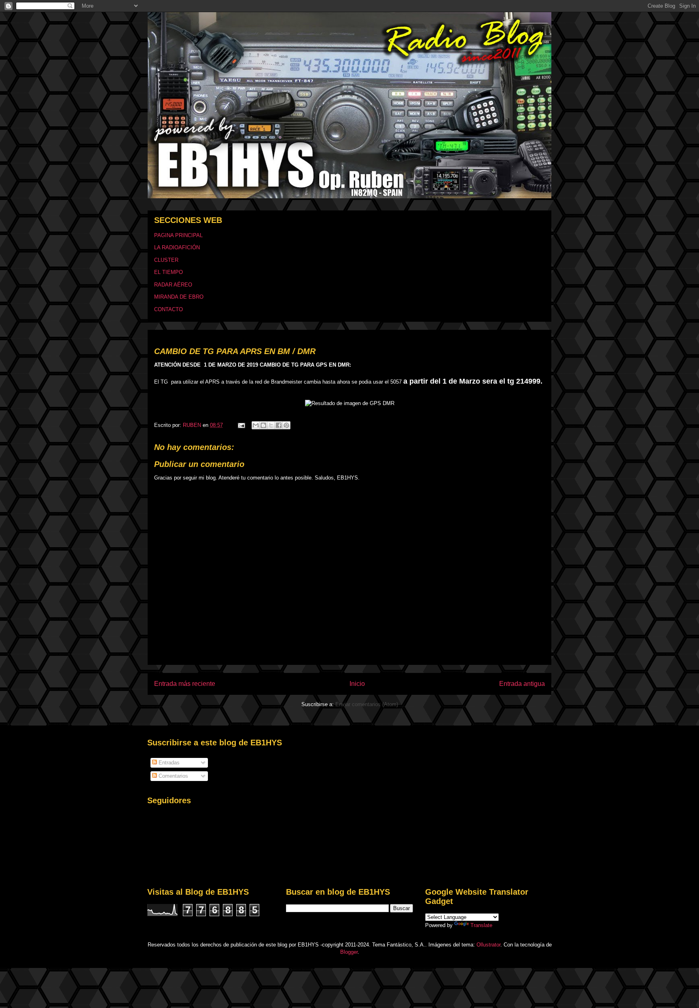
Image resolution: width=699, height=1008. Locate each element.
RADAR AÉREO (173, 285)
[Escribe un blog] (263, 425)
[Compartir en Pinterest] (286, 425)
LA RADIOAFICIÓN (177, 247)
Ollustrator (488, 945)
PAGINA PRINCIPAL (178, 235)
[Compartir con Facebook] (279, 425)
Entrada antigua (522, 683)
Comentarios (172, 776)
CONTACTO (168, 309)
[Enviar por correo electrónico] (256, 425)
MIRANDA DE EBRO (178, 297)
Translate (481, 925)
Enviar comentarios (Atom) (366, 704)
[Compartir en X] (271, 425)
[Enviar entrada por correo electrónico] (241, 425)
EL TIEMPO (168, 272)
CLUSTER (166, 260)
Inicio (357, 683)
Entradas (168, 763)
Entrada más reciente (184, 683)
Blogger (349, 952)
